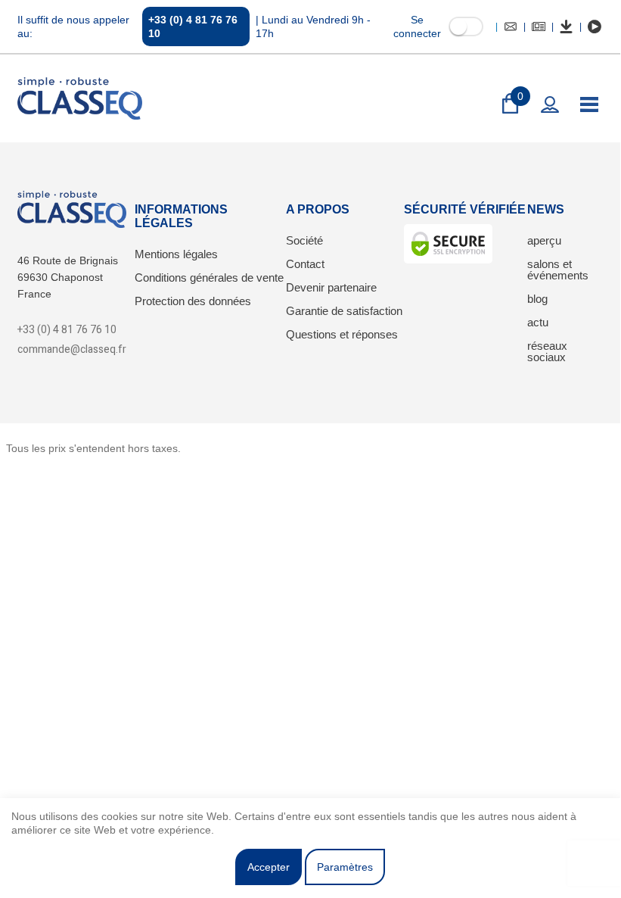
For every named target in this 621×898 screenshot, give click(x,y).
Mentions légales (176, 254)
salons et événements (557, 269)
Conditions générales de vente (209, 277)
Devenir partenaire (331, 287)
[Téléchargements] (566, 26)
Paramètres (345, 867)
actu (537, 322)
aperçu (544, 240)
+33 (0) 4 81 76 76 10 (193, 26)
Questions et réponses (342, 334)
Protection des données (193, 301)
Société (304, 240)
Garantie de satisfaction (344, 310)
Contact (305, 264)
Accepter (268, 867)
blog (537, 298)
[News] (538, 26)
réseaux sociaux (547, 351)
